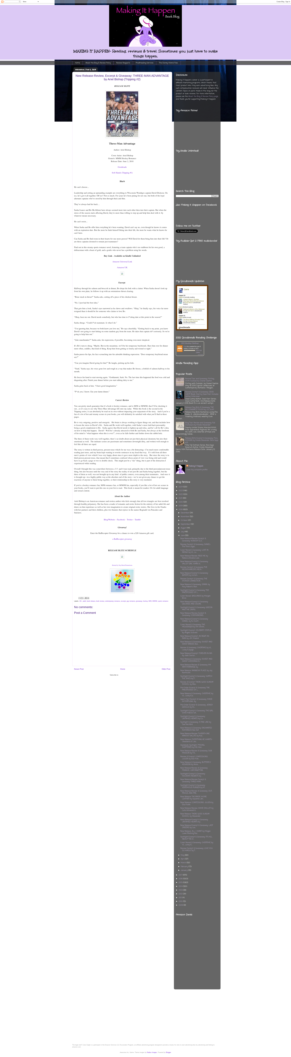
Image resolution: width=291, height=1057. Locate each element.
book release (91, 601)
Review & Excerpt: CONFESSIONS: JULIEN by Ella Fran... (194, 757)
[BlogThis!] (82, 598)
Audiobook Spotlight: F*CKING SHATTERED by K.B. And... (192, 746)
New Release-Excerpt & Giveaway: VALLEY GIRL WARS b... (194, 562)
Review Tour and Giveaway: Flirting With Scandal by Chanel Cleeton (199, 379)
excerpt (123, 601)
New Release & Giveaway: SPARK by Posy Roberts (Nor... (195, 585)
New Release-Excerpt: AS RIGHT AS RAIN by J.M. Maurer (194, 637)
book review (100, 601)
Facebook (121, 519)
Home (77, 63)
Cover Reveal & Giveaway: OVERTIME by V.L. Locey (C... (196, 843)
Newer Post (79, 669)
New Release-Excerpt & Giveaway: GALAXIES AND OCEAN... (194, 602)
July (183, 531)
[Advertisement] (208, 946)
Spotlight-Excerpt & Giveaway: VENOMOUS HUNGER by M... (192, 786)
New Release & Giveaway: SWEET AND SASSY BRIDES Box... (196, 643)
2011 (180, 897)
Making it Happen (196, 466)
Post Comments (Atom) (127, 675)
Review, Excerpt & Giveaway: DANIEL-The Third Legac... (195, 545)
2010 (181, 901)
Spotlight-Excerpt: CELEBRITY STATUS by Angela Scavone (195, 631)
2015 (181, 882)
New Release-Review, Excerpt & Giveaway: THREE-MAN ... (193, 780)
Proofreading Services (144, 63)
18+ (80, 601)
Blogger (168, 1052)
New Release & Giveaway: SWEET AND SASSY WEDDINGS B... (196, 660)
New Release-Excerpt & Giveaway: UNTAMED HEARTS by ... (194, 820)
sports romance (163, 601)
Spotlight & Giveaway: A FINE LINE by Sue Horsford (195, 723)
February (184, 866)
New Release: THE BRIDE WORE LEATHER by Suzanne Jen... (193, 797)
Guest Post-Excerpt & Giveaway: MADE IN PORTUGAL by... (196, 700)
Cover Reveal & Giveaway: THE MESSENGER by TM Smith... (192, 625)
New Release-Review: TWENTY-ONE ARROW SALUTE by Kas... (195, 734)
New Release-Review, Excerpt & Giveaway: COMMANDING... (193, 614)
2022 (181, 494)
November (185, 516)
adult (84, 601)
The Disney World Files (168, 63)
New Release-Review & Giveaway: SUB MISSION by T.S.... (196, 751)
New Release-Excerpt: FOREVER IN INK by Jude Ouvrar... (196, 654)
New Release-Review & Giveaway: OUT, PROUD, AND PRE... (196, 792)
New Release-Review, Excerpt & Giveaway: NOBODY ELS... (193, 539)
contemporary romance (112, 601)
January (184, 870)
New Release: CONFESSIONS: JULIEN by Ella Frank (196, 803)
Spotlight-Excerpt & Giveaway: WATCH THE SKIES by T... (196, 677)
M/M (150, 601)
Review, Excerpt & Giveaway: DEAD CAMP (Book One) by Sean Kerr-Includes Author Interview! (201, 394)
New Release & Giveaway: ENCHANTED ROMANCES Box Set (196, 729)
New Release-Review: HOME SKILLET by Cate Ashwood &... (196, 809)
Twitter (130, 519)
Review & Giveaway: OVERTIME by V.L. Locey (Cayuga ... (196, 648)
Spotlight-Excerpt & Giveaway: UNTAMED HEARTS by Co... (192, 717)
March (184, 862)
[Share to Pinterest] (88, 598)
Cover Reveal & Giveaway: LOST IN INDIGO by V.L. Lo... (194, 551)
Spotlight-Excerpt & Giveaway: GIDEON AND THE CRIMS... (196, 608)
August (184, 528)
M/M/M (154, 601)
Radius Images (152, 1052)
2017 (181, 875)
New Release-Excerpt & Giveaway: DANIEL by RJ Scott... (194, 620)
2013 (181, 890)
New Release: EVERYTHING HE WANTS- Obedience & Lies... (196, 740)
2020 (181, 502)
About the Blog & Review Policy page (203, 96)
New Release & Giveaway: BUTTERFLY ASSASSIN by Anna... (195, 763)
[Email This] (79, 598)
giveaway (139, 601)
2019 (181, 505)
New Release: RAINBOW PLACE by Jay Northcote (196, 671)
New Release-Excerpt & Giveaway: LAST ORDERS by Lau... (196, 826)
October (184, 520)
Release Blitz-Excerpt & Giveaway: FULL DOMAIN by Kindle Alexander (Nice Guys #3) (201, 440)
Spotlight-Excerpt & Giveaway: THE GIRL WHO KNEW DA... (196, 711)
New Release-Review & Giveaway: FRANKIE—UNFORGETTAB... (194, 769)
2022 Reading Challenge (190, 343)
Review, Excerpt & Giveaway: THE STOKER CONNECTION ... (193, 579)
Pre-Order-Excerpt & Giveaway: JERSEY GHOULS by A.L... (196, 706)
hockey (145, 601)
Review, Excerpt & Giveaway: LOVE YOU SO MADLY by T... (196, 849)
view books (200, 354)
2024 (181, 487)
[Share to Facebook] (86, 598)
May (183, 855)
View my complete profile (196, 469)
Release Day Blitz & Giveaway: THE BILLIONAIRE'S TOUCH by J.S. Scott (199, 408)
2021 (181, 498)
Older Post (166, 669)
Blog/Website (109, 519)
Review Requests (123, 63)
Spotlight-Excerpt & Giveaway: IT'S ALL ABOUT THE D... (196, 838)
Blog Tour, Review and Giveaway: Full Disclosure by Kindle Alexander (200, 423)
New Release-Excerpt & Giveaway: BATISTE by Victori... (194, 574)
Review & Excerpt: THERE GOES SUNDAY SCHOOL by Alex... (196, 683)
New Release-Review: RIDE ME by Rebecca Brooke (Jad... (194, 557)
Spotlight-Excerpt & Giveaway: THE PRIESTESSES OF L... (194, 591)
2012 (181, 894)
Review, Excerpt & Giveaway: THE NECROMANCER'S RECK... (193, 568)
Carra (185, 346)
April (183, 859)
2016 (181, 878)
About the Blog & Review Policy (98, 63)
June (183, 535)
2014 (181, 886)
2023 (181, 490)
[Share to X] (84, 598)
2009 (181, 905)
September (186, 524)
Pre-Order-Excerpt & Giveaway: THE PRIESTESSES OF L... (195, 688)
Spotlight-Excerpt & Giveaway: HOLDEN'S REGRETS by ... (192, 774)
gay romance (131, 601)
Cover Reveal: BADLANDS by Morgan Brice (195, 597)
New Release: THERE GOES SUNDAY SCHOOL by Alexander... (195, 815)
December (185, 513)
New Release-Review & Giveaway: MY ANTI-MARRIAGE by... (195, 666)
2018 (181, 509)
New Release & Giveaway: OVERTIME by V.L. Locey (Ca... (196, 694)
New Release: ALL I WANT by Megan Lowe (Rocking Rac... (195, 832)
